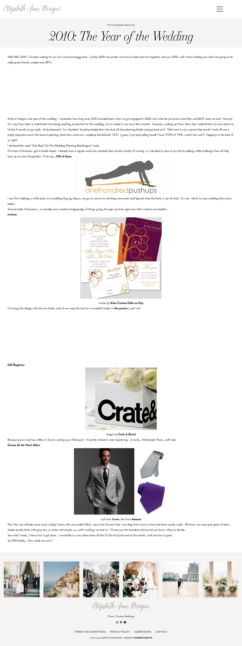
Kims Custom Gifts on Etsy (126, 303)
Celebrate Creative (143, 638)
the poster (120, 308)
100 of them (63, 156)
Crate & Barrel (127, 434)
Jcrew (115, 519)
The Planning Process (121, 25)
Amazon (136, 519)
